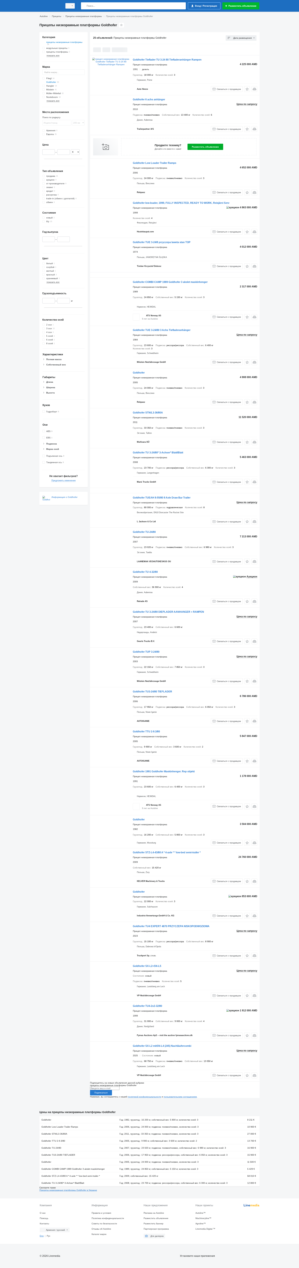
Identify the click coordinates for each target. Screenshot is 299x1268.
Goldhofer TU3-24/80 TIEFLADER (152, 691)
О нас (43, 1213)
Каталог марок (99, 1234)
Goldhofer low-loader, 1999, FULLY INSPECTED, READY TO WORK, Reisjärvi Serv (181, 203)
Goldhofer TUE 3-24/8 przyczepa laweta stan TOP (161, 242)
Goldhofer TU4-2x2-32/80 (147, 1006)
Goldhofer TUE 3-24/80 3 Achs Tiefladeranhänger (161, 330)
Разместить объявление (205, 147)
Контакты (44, 1223)
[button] (247, 89)
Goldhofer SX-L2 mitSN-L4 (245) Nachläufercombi (162, 1046)
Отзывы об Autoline (101, 1229)
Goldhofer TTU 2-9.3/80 (146, 731)
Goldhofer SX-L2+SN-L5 (147, 966)
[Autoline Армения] (51, 6)
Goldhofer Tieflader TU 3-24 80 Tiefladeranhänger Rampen (167, 59)
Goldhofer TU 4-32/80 (145, 572)
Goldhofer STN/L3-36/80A (148, 412)
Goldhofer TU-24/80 (144, 532)
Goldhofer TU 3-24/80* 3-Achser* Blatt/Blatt (158, 452)
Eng (42, 1236)
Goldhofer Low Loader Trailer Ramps (154, 163)
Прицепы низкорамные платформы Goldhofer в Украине (68, 1190)
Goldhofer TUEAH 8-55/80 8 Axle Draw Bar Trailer (161, 497)
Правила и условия (101, 1213)
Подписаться (101, 1092)
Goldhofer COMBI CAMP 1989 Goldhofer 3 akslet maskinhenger (170, 282)
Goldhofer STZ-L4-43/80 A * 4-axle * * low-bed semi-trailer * (167, 852)
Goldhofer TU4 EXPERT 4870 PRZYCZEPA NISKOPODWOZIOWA (171, 926)
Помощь (44, 1218)
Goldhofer (139, 372)
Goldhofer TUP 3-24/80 (146, 651)
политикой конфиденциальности (144, 1096)
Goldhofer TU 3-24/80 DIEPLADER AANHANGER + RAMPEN (168, 612)
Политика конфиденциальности (108, 1218)
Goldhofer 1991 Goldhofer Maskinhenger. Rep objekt (164, 771)
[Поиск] (84, 6)
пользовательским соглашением (180, 1096)
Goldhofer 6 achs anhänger (149, 99)
